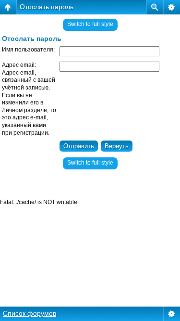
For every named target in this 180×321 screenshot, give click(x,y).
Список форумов (29, 313)
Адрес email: (19, 65)
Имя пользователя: (28, 49)
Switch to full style (90, 24)
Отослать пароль (46, 7)
